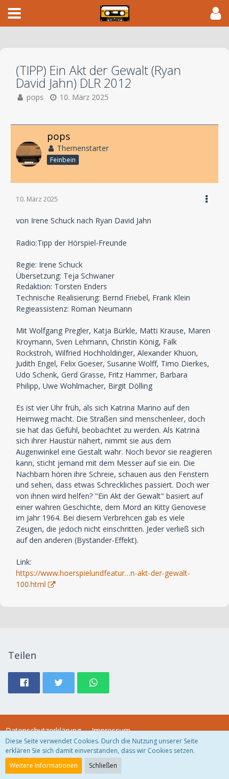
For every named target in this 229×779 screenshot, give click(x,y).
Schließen (103, 765)
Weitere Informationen (44, 765)
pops (35, 97)
